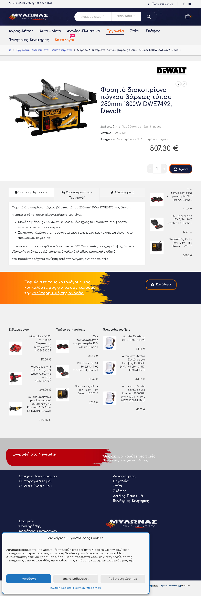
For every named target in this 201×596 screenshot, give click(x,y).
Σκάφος (152, 31)
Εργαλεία (115, 31)
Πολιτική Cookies (60, 588)
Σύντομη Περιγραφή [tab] (33, 192)
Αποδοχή (29, 578)
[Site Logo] (28, 16)
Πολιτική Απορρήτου (87, 588)
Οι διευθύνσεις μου (35, 486)
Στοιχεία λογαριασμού (38, 476)
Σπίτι (135, 31)
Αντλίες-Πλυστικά (83, 31)
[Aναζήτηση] (149, 16)
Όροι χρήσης (30, 526)
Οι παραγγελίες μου (36, 481)
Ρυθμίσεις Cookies (123, 578)
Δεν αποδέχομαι (76, 578)
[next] (184, 84)
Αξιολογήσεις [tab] (124, 192)
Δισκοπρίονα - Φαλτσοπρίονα (137, 139)
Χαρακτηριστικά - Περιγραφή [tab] (79, 195)
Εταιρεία (27, 521)
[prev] (178, 84)
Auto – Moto (50, 31)
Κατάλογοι (64, 38)
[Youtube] (189, 4)
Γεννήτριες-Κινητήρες (29, 40)
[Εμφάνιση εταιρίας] (171, 70)
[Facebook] (184, 4)
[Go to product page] (157, 199)
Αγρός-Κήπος (21, 31)
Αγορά (183, 169)
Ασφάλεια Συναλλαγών (38, 531)
